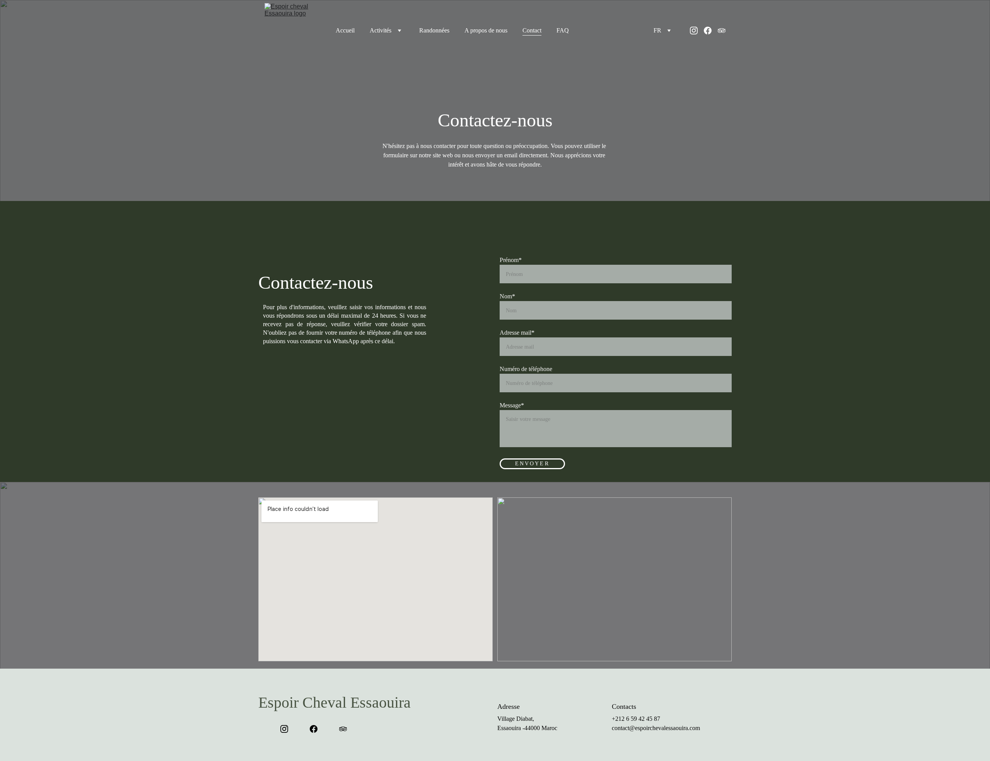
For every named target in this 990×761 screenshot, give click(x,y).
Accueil (345, 30)
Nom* (507, 296)
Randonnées (434, 30)
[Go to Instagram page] (697, 30)
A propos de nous (485, 30)
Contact (531, 30)
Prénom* (511, 260)
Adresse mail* (517, 332)
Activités (380, 30)
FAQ (562, 30)
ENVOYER (532, 463)
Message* (512, 405)
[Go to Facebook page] (711, 30)
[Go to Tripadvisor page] (721, 30)
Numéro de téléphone (526, 369)
